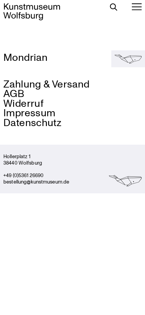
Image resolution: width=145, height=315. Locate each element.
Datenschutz (32, 122)
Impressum (29, 112)
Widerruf (23, 103)
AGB (13, 93)
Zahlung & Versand (46, 84)
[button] (128, 58)
